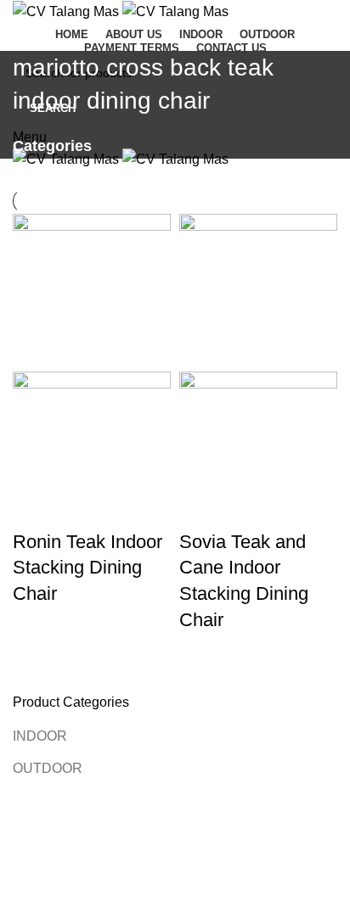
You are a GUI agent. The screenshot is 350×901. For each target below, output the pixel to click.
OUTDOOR (47, 768)
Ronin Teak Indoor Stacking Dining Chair (87, 568)
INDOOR (40, 736)
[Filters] (21, 880)
